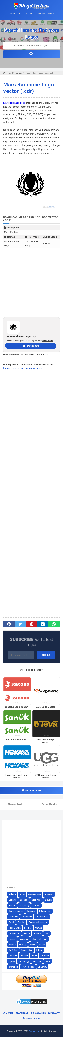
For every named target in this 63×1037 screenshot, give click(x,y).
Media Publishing (39, 939)
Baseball (24, 900)
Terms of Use (32, 1018)
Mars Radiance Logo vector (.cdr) (28, 87)
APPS (22, 894)
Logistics (24, 939)
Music (42, 944)
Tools (47, 961)
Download (32, 345)
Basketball (36, 900)
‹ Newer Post (14, 804)
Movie (32, 944)
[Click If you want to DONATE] (31, 986)
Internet (12, 939)
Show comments (31, 790)
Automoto (48, 894)
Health (27, 933)
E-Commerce (45, 911)
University (42, 967)
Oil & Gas (13, 950)
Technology (24, 961)
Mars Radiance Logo (14, 102)
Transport (13, 967)
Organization (26, 950)
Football (28, 928)
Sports (12, 961)
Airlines (12, 894)
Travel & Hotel (27, 967)
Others (39, 950)
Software (44, 955)
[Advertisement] (31, 282)
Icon (47, 933)
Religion (24, 955)
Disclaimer (39, 1013)
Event (11, 922)
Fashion (21, 922)
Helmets (37, 933)
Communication (16, 911)
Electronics (27, 916)
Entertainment (42, 916)
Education (13, 916)
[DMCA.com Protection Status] (31, 1004)
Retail (34, 955)
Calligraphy (24, 905)
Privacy (55, 1013)
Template (37, 961)
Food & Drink (15, 928)
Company (31, 911)
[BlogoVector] (31, 8)
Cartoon (36, 905)
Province (13, 955)
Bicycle (48, 900)
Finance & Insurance (38, 922)
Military (12, 944)
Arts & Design (34, 894)
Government (14, 933)
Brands (12, 905)
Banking (12, 900)
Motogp (22, 944)
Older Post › (49, 804)
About (9, 1013)
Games (38, 928)
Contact (23, 1013)
